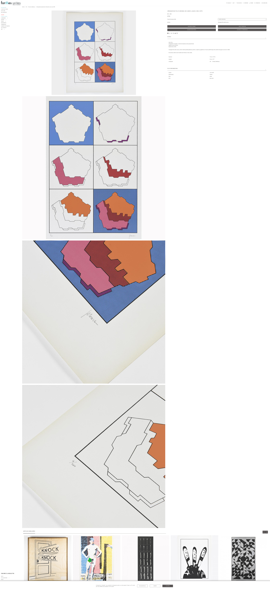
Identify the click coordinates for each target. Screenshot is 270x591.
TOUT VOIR (3, 10)
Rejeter (155, 586)
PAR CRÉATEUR (4, 12)
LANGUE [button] (229, 3)
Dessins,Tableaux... (31, 7)
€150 (168, 16)
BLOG (2, 576)
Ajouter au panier (191, 26)
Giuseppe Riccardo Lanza (223, 22)
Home (23, 7)
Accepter (168, 586)
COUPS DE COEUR (4, 9)
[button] (4, 18)
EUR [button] (233, 3)
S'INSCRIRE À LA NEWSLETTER (7, 573)
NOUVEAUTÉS (3, 7)
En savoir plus (142, 586)
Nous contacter (242, 26)
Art (26, 7)
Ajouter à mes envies (191, 30)
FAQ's (2, 579)
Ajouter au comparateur (242, 30)
